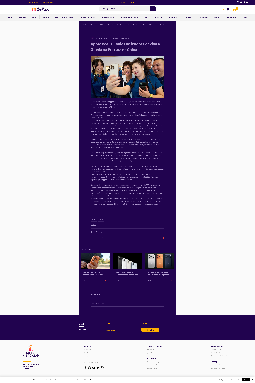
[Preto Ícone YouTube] (93, 367)
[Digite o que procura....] (153, 8)
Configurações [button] (223, 380)
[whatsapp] (247, 2)
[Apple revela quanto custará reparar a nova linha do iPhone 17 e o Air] (127, 261)
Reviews (101, 24)
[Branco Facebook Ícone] (235, 2)
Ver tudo (171, 249)
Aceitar (246, 380)
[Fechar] (252, 379)
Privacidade (87, 349)
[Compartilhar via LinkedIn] (101, 232)
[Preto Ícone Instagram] (89, 367)
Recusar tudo (235, 380)
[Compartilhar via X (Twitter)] (96, 232)
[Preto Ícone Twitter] (98, 367)
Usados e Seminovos (131, 24)
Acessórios (152, 24)
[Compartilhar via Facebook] (92, 232)
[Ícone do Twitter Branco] (244, 2)
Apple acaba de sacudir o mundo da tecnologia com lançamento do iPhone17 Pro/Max (159, 274)
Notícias (92, 24)
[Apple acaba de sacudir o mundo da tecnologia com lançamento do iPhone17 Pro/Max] (159, 261)
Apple (94, 219)
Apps (143, 24)
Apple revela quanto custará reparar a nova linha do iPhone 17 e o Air (127, 274)
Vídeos (119, 24)
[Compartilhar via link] (106, 232)
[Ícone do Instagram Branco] (238, 2)
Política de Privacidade (84, 380)
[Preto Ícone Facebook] (85, 367)
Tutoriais (110, 24)
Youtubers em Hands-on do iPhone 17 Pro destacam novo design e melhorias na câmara (94, 274)
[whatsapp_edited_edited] (102, 367)
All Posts (83, 24)
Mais (161, 24)
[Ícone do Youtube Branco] (241, 2)
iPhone (101, 219)
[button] (235, 9)
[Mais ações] (163, 38)
